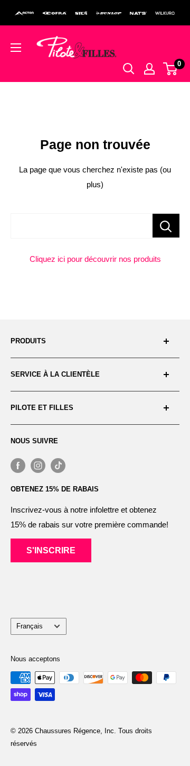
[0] (170, 68)
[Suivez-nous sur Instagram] (38, 465)
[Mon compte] (149, 69)
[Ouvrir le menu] (16, 47)
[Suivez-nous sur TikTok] (58, 465)
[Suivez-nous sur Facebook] (18, 465)
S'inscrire (50, 550)
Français (29, 626)
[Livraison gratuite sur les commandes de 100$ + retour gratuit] (95, 12)
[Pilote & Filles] (76, 47)
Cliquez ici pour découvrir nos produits (95, 258)
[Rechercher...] (166, 226)
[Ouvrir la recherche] (129, 69)
